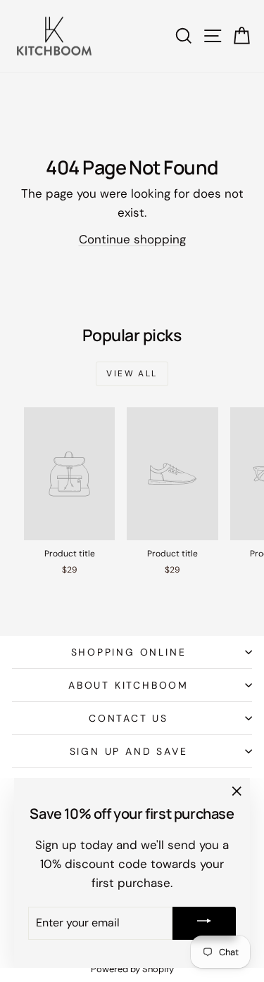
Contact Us (128, 718)
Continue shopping (132, 239)
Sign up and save (129, 751)
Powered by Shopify (132, 969)
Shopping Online (129, 652)
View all (131, 373)
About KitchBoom (128, 685)
